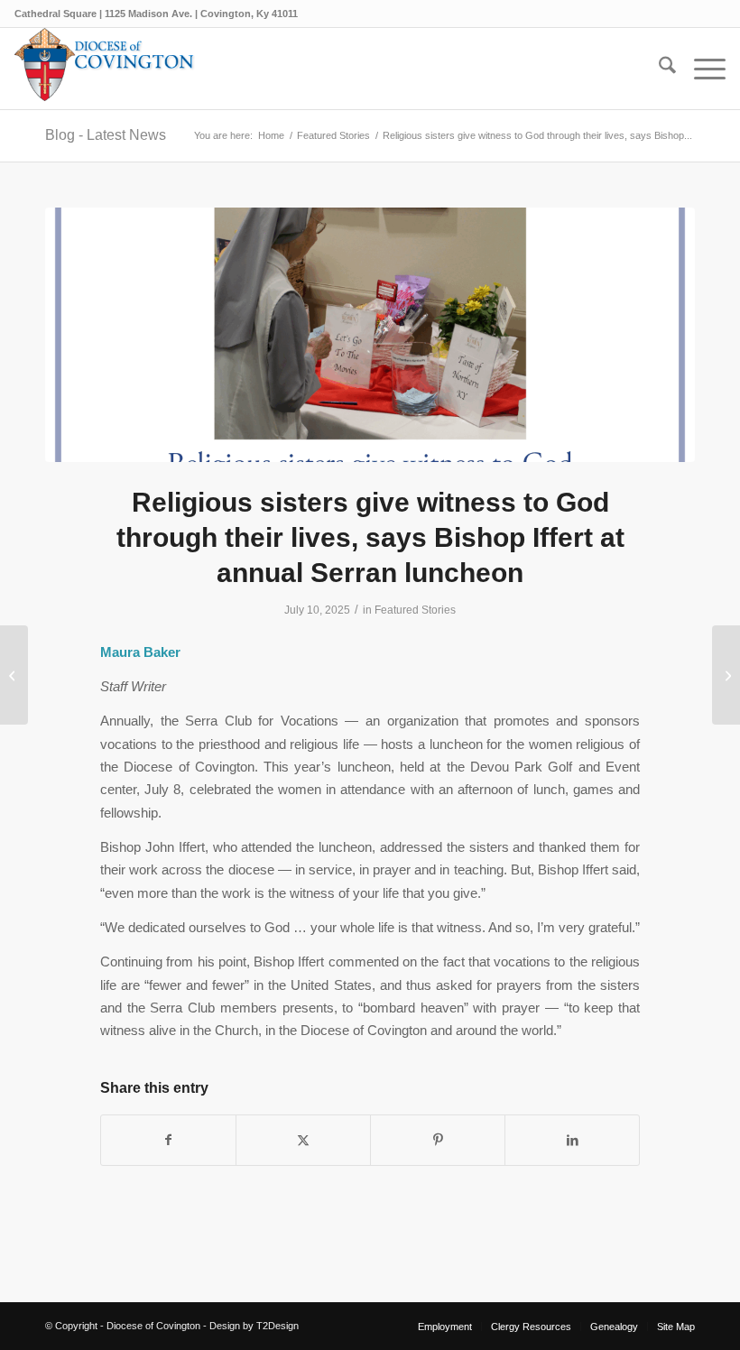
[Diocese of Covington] (104, 68)
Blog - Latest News (105, 135)
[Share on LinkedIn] (572, 1140)
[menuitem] (658, 68)
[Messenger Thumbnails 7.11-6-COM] (370, 335)
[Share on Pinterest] (437, 1140)
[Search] (658, 68)
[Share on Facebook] (168, 1140)
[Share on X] (303, 1140)
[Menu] (701, 68)
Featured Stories (415, 610)
